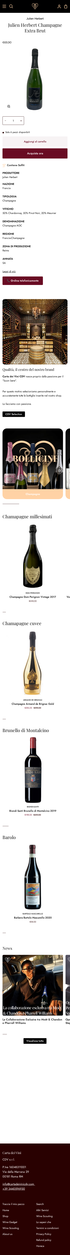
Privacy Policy (43, 1234)
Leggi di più (9, 271)
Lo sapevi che (43, 1222)
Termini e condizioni (47, 1228)
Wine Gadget (10, 1222)
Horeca (40, 1246)
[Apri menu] (3, 6)
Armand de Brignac (32, 700)
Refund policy (43, 1240)
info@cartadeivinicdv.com (18, 1184)
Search (40, 1204)
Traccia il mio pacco (13, 1204)
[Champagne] (33, 463)
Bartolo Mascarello (33, 913)
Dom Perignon (33, 593)
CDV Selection (13, 414)
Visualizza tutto (35, 1041)
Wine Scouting (11, 1228)
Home (6, 1210)
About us (7, 1234)
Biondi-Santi (33, 806)
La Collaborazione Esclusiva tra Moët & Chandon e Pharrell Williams (32, 1021)
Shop (5, 1216)
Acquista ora (35, 153)
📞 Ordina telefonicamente (23, 280)
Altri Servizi (42, 1210)
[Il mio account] (58, 6)
